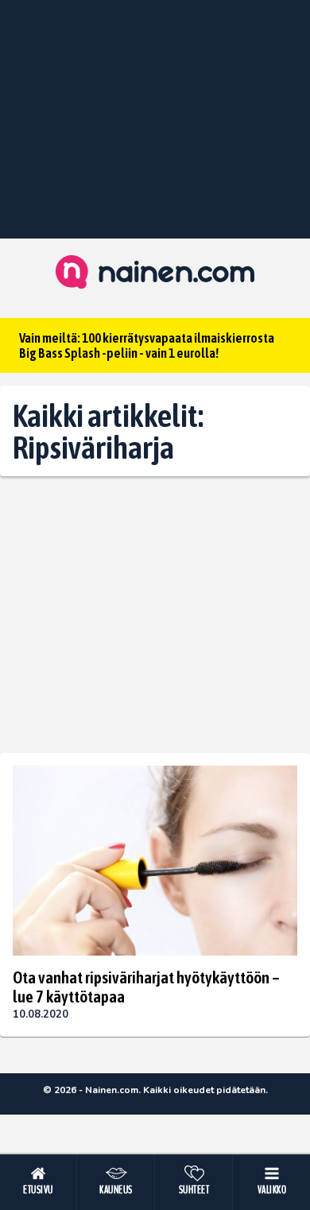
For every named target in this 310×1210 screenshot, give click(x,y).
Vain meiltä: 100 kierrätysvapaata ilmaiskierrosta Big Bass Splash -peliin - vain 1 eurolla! (146, 345)
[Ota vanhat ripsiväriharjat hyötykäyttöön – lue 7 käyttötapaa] (155, 861)
